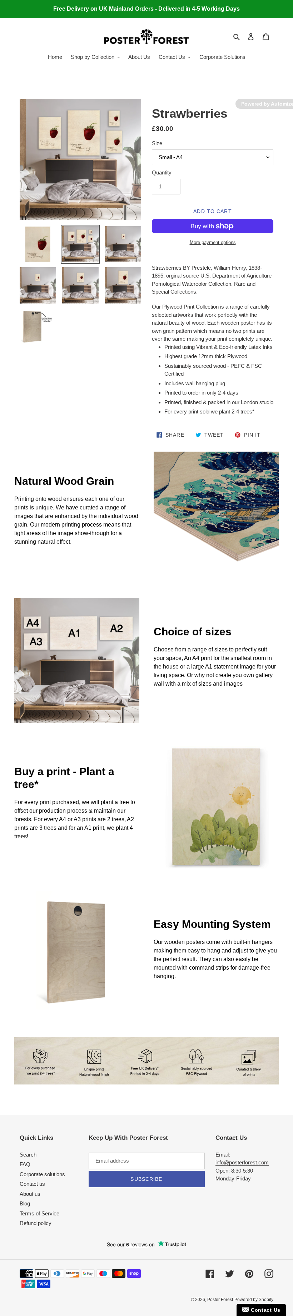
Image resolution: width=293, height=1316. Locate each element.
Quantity (162, 172)
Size (157, 143)
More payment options (213, 242)
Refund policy (35, 1223)
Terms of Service (39, 1213)
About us (30, 1194)
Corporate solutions (42, 1174)
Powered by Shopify (253, 1299)
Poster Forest (220, 1299)
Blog (25, 1203)
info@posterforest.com (242, 1162)
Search (28, 1155)
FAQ (25, 1164)
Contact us (32, 1184)
